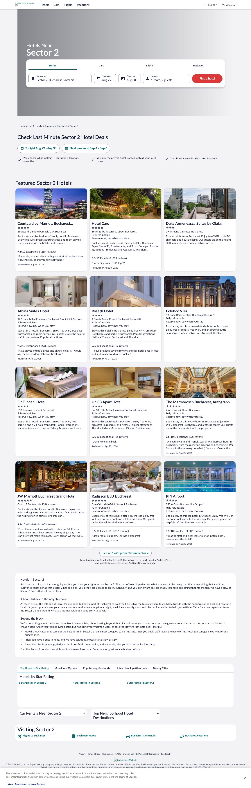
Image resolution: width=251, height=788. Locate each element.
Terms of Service (36, 784)
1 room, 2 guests (161, 80)
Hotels (44, 4)
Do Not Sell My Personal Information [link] (141, 754)
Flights (68, 4)
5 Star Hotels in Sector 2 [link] (32, 683)
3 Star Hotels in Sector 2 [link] (140, 683)
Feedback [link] (165, 754)
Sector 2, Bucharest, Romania (55, 80)
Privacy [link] (81, 754)
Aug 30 (131, 80)
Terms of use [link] (94, 754)
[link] (44, 736)
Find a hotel (207, 78)
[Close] (245, 777)
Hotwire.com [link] (26, 126)
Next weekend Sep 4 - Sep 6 (88, 148)
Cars (56, 4)
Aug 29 (106, 80)
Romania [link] (49, 126)
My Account (229, 5)
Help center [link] (107, 754)
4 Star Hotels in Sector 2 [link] (86, 683)
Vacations (83, 4)
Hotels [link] (38, 126)
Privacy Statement (16, 784)
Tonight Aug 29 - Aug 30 (40, 148)
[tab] (52, 66)
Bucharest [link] (62, 126)
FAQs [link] (118, 754)
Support (212, 5)
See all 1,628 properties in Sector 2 (125, 553)
